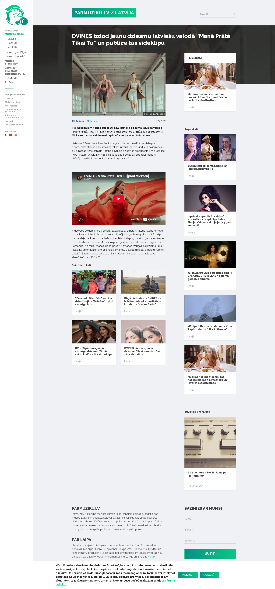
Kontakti (9, 121)
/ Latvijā (122, 12)
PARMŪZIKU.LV (91, 12)
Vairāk (151, 556)
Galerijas (9, 99)
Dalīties (79, 121)
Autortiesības (11, 106)
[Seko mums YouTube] (10, 135)
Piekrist (188, 574)
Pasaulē (191, 232)
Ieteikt (94, 121)
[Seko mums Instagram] (15, 135)
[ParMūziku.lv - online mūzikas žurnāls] (16, 15)
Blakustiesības (12, 102)
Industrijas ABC (195, 486)
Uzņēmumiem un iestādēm (13, 111)
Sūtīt (210, 554)
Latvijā (78, 311)
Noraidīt (209, 574)
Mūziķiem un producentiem (12, 116)
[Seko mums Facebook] (6, 135)
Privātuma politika (14, 125)
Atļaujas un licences (15, 95)
